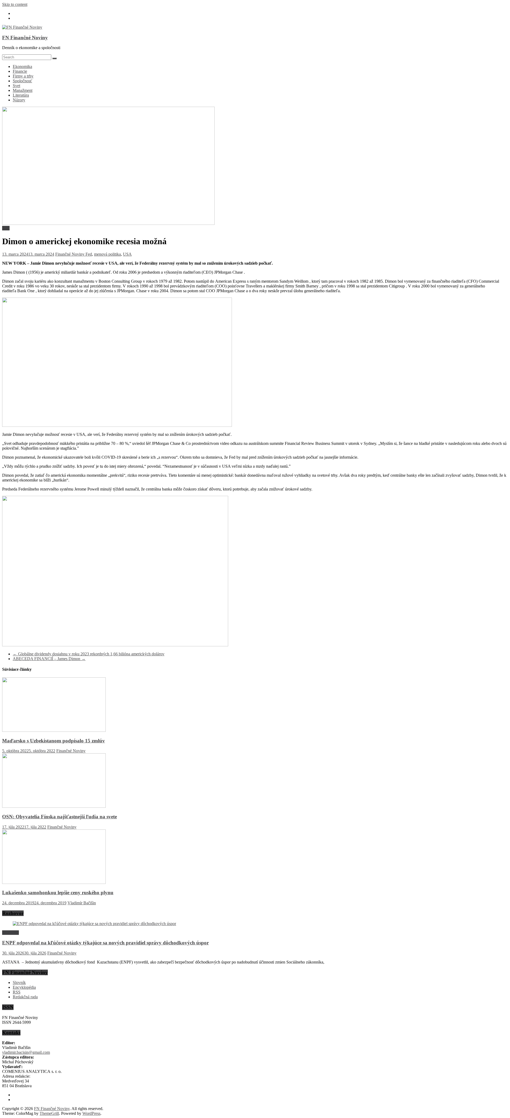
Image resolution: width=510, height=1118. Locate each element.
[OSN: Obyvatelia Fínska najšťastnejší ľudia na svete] (54, 806)
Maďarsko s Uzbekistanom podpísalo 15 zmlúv (53, 740)
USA (127, 254)
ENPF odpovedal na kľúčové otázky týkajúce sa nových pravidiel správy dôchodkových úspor (105, 942)
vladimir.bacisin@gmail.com (26, 1052)
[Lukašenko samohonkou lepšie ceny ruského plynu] (54, 882)
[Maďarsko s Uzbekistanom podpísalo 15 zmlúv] (54, 730)
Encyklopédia (24, 987)
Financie (20, 71)
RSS (16, 992)
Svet (16, 85)
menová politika (107, 254)
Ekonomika (22, 66)
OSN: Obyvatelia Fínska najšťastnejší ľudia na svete (59, 816)
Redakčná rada (25, 997)
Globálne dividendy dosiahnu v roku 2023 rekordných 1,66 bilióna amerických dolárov (88, 654)
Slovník (19, 982)
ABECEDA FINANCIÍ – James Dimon (49, 658)
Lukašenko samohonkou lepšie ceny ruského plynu (57, 892)
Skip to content (14, 4)
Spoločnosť (22, 81)
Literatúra (21, 95)
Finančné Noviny (70, 254)
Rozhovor (10, 932)
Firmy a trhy (23, 76)
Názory (19, 100)
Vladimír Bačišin (81, 903)
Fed (89, 254)
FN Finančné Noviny (25, 37)
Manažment (22, 90)
